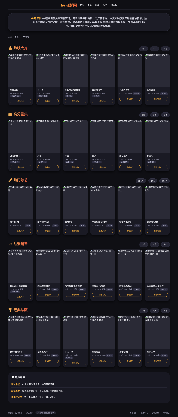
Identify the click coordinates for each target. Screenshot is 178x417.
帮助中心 (144, 413)
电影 (89, 5)
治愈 (154, 244)
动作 (143, 48)
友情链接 (155, 413)
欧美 (154, 310)
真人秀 (141, 180)
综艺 (105, 5)
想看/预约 (20, 101)
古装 (154, 114)
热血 (143, 244)
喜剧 (165, 48)
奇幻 (165, 244)
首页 (82, 5)
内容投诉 (166, 413)
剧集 (97, 5)
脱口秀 (164, 180)
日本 (165, 310)
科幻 (154, 48)
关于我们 (133, 413)
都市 (165, 114)
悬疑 (143, 114)
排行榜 (114, 5)
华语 (143, 310)
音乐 (153, 180)
